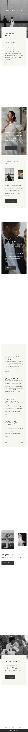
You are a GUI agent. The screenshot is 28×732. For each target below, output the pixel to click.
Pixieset (16, 730)
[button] (25, 10)
